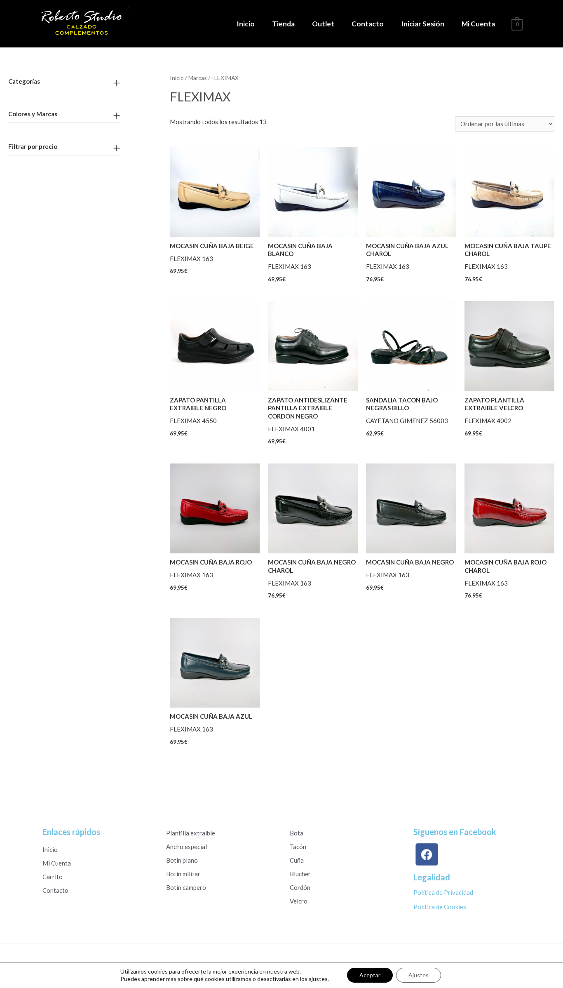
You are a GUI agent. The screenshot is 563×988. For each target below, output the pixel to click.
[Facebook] (428, 854)
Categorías (24, 81)
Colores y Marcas (32, 114)
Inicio (246, 23)
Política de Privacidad (443, 892)
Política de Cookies (439, 906)
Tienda (283, 23)
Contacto (368, 23)
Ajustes (418, 975)
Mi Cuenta (478, 23)
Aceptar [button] (369, 975)
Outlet (323, 23)
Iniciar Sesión (422, 23)
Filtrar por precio (32, 146)
